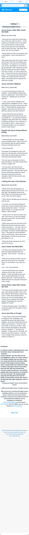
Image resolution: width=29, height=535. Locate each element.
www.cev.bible (4, 404)
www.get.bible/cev (17, 406)
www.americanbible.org (10, 402)
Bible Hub (14, 413)
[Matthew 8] (2, 242)
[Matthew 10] (27, 242)
